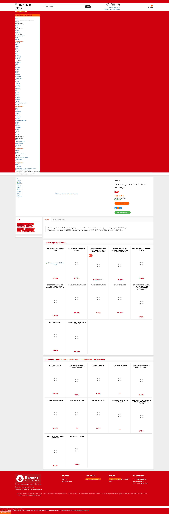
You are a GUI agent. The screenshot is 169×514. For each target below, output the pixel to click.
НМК (16, 44)
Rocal (16, 108)
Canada (17, 99)
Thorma (17, 83)
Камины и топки (20, 36)
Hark (16, 64)
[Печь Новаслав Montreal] (55, 414)
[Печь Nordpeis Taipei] (120, 298)
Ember (17, 92)
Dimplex (17, 118)
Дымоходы (18, 159)
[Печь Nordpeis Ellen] (55, 336)
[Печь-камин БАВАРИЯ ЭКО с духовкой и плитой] (141, 380)
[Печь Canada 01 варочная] (98, 379)
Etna (16, 25)
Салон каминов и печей (93, 479)
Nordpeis (17, 97)
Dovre (17, 96)
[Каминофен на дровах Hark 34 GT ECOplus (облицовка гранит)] (141, 416)
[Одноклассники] (118, 208)
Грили (17, 150)
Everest (17, 50)
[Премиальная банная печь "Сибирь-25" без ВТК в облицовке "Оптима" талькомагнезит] (141, 302)
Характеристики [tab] (58, 219)
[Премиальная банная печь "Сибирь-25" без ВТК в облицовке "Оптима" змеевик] (55, 301)
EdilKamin (18, 122)
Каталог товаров (21, 11)
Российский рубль (115, 479)
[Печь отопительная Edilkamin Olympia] (141, 264)
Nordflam (18, 88)
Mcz (16, 51)
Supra (17, 81)
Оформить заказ (67, 481)
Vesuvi (17, 101)
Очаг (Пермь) (19, 143)
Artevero (17, 115)
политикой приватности (81, 510)
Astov (17, 152)
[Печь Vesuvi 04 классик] (77, 450)
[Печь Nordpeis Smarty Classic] (77, 298)
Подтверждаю (5, 512)
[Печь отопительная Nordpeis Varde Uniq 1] (55, 451)
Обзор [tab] (47, 219)
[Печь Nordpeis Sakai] (55, 379)
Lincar (17, 71)
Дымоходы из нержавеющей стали (25, 168)
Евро (110, 481)
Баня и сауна (20, 226)
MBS (16, 73)
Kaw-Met (17, 32)
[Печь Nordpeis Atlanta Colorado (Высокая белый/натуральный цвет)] (120, 265)
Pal (16, 90)
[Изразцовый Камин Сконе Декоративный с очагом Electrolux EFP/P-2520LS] (98, 265)
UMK (16, 164)
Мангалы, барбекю (20, 154)
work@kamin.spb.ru (114, 7)
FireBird (17, 43)
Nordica (17, 74)
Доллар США (125, 479)
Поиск (88, 6)
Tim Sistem (18, 78)
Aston (17, 46)
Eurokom (17, 94)
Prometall (18, 57)
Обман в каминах (122, 212)
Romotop (18, 80)
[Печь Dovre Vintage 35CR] (77, 414)
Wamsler (17, 85)
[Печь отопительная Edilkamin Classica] (77, 264)
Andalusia (18, 127)
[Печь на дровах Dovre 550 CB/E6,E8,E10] (120, 415)
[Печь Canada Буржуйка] (98, 414)
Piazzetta (18, 87)
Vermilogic (18, 166)
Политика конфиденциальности (24, 487)
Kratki (17, 30)
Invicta (17, 66)
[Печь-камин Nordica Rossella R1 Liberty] (77, 337)
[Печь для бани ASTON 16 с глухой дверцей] (77, 380)
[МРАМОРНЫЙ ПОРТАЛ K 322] (98, 298)
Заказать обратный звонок (112, 9)
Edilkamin (18, 62)
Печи (16, 37)
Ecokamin (18, 55)
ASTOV (17, 113)
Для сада (18, 145)
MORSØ (17, 58)
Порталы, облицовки (21, 103)
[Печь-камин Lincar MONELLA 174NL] (55, 264)
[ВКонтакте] (116, 208)
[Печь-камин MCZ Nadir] (120, 379)
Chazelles (18, 117)
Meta (16, 27)
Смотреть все (19, 41)
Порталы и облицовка (27, 231)
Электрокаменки (20, 141)
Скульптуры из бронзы (22, 157)
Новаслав (18, 76)
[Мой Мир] (120, 208)
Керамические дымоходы (22, 170)
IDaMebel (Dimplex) (20, 120)
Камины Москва (21, 174)
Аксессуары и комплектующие (25, 224)
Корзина (64, 479)
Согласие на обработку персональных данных (28, 489)
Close (16, 18)
